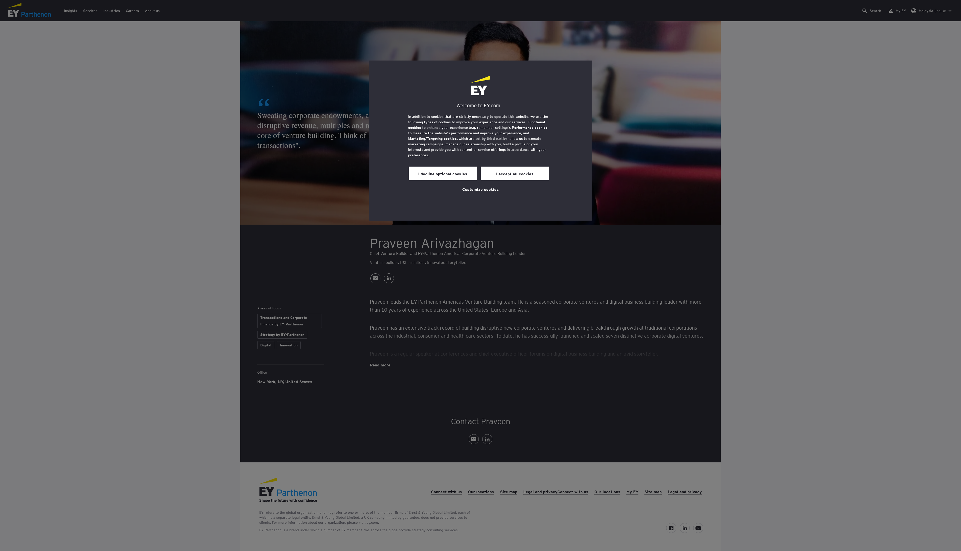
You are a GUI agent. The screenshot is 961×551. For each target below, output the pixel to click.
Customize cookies (480, 189)
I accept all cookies (515, 173)
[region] (480, 141)
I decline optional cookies (442, 173)
